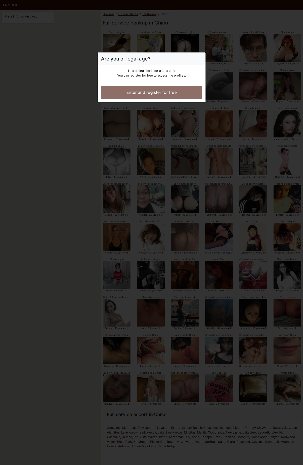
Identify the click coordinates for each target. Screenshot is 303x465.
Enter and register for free (151, 92)
